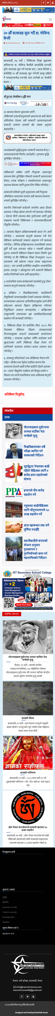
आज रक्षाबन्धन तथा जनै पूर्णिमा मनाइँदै (36, 527)
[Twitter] (27, 996)
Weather (6, 922)
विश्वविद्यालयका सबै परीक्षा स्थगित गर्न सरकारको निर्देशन (34, 451)
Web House (43, 1012)
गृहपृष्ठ (5, 897)
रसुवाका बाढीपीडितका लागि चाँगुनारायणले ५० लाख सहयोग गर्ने (36, 510)
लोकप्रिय (9, 410)
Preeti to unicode (10, 912)
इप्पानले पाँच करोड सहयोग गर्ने (34, 492)
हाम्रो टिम (5, 902)
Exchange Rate (8, 917)
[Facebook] (21, 996)
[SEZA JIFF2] (27, 166)
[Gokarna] (27, 140)
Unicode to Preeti (10, 907)
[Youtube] (33, 996)
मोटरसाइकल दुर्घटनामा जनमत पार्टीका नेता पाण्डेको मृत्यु (36, 431)
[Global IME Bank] (27, 105)
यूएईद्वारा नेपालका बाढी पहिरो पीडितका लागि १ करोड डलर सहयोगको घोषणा (37, 473)
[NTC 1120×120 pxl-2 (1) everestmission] (27, 90)
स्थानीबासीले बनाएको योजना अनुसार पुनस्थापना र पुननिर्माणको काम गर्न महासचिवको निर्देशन (36, 549)
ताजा (7, 417)
